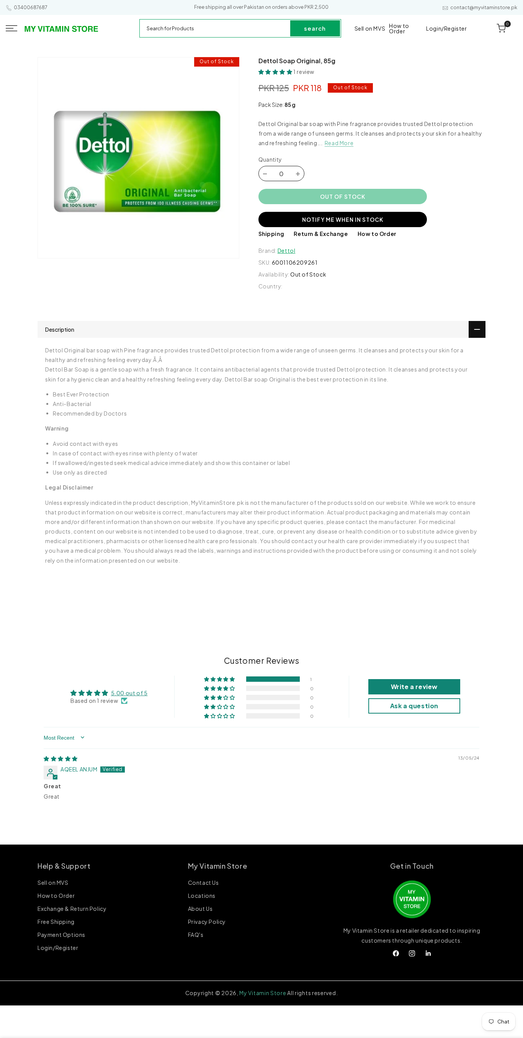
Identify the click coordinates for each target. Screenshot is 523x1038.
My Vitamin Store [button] (217, 865)
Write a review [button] (414, 687)
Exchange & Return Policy (72, 908)
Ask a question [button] (414, 706)
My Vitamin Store (262, 992)
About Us (200, 908)
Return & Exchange (321, 234)
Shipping (271, 234)
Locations (202, 895)
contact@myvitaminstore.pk (483, 7)
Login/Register (58, 948)
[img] (61, 758)
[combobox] (215, 28)
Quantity (270, 159)
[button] (11, 28)
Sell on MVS (53, 883)
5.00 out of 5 (129, 692)
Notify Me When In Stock (342, 219)
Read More (339, 143)
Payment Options (61, 935)
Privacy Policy (207, 921)
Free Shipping (56, 921)
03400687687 (30, 7)
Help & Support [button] (64, 865)
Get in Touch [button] (412, 865)
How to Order (377, 234)
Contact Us (203, 883)
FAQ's (196, 935)
